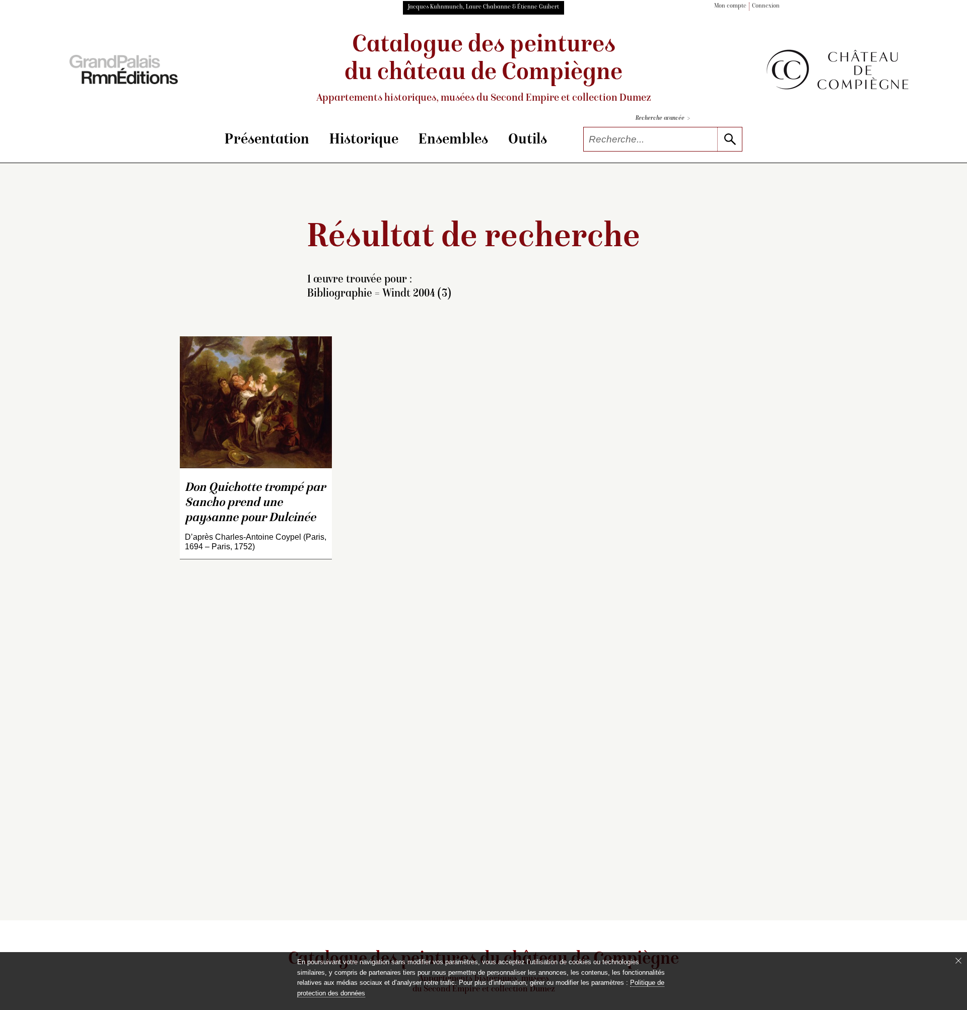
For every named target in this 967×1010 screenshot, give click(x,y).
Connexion (766, 6)
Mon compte (730, 6)
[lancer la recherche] (729, 139)
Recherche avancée (663, 118)
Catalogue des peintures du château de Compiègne (483, 68)
